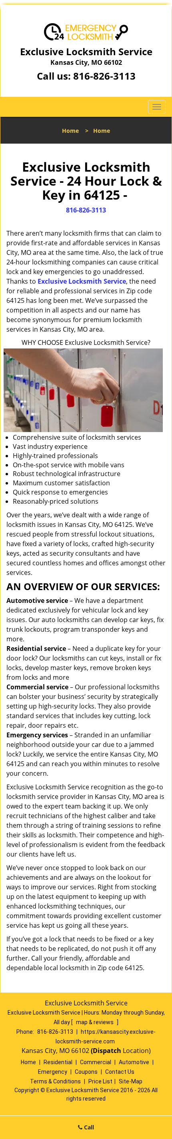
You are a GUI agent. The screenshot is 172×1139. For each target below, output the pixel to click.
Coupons (86, 1072)
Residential (58, 1062)
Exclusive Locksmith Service (82, 281)
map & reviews (95, 1022)
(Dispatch (107, 1050)
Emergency (52, 1072)
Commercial (95, 1062)
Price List (100, 1081)
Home (70, 130)
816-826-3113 (104, 75)
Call (88, 1127)
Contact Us (119, 1072)
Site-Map (130, 1081)
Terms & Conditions (55, 1081)
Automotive (134, 1062)
